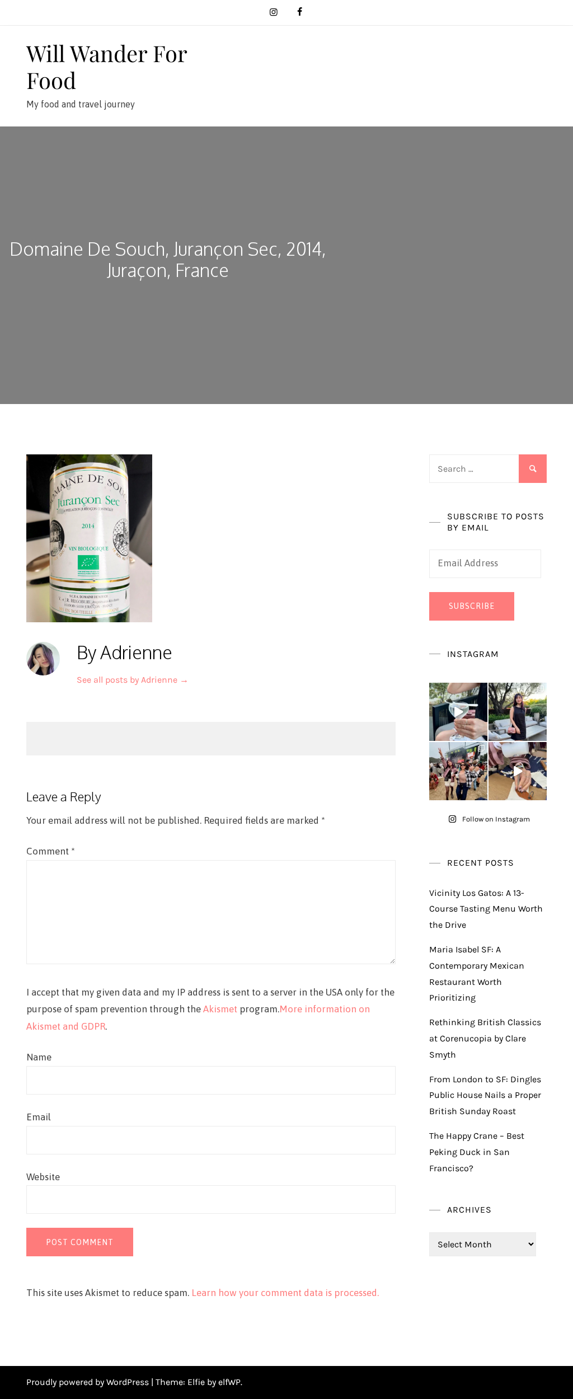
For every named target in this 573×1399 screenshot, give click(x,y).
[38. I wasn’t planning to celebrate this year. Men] (518, 712)
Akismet (220, 1009)
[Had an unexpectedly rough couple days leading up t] (458, 771)
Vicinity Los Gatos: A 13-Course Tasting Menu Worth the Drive (486, 909)
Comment (50, 851)
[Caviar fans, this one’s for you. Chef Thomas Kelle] (458, 712)
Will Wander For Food (106, 66)
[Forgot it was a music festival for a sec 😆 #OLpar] (518, 771)
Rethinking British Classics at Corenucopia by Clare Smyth (485, 1038)
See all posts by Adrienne (133, 679)
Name (38, 1057)
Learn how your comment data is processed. (285, 1292)
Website (43, 1176)
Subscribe (472, 606)
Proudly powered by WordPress (88, 1382)
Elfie (196, 1382)
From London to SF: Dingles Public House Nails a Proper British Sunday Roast (485, 1095)
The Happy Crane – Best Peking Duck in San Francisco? (476, 1151)
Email (38, 1117)
